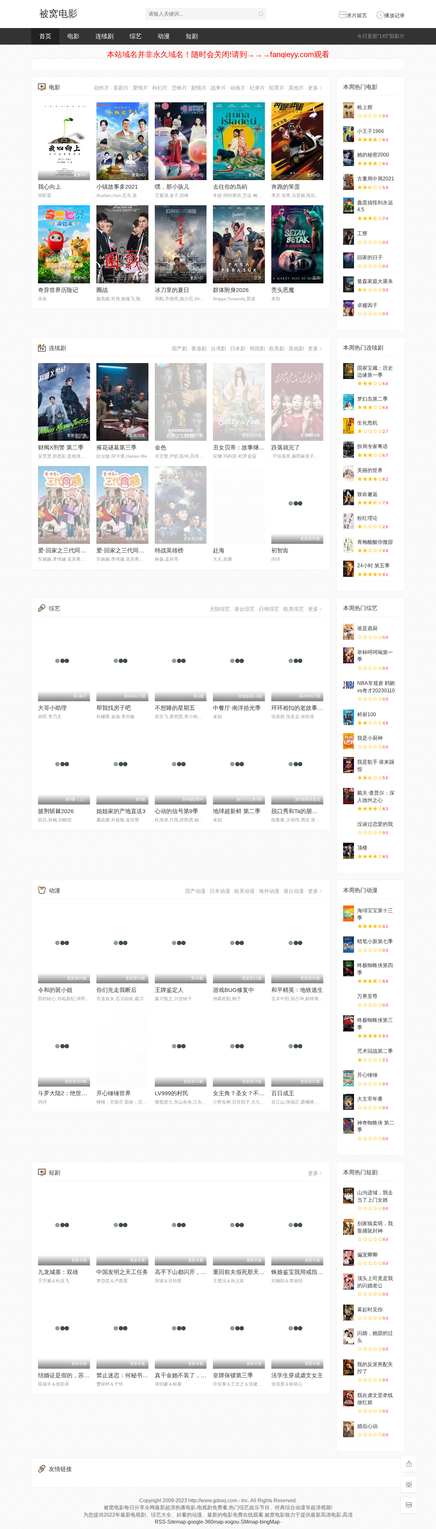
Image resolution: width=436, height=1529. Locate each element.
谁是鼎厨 (367, 628)
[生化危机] (348, 426)
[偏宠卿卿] (348, 1258)
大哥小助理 (52, 708)
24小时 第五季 (373, 565)
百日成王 (282, 1093)
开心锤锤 (367, 1075)
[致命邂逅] (348, 497)
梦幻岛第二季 (372, 399)
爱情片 (140, 88)
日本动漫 (220, 891)
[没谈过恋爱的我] (348, 827)
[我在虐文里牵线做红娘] (348, 1398)
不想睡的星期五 (175, 708)
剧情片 (199, 88)
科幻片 (160, 88)
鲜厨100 (366, 714)
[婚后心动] (348, 1429)
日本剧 (237, 348)
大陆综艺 (220, 609)
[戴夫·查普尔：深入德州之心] (348, 796)
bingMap (270, 1522)
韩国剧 (257, 348)
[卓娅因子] (348, 308)
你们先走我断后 (116, 990)
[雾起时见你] (348, 1313)
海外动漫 (269, 891)
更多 (313, 88)
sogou (232, 1522)
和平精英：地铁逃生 (297, 990)
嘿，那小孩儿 (172, 187)
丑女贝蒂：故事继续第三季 (247, 447)
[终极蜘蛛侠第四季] (348, 968)
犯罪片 (276, 88)
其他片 (296, 88)
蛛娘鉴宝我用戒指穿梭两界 (305, 1272)
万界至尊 (367, 996)
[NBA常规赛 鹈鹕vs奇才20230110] (348, 686)
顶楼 (362, 847)
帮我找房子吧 (113, 708)
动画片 (237, 88)
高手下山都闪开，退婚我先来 (192, 1272)
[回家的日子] (348, 260)
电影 (73, 36)
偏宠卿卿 (367, 1254)
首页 (45, 36)
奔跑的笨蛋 (285, 187)
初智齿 (280, 550)
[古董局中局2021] (348, 182)
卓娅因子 (367, 305)
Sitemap (176, 1522)
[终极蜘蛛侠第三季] (348, 1023)
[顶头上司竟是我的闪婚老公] (348, 1281)
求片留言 (357, 15)
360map (214, 1522)
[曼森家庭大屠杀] (348, 284)
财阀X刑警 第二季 (61, 447)
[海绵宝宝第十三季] (348, 913)
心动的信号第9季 (176, 811)
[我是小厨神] (348, 741)
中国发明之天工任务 (122, 1272)
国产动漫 (195, 891)
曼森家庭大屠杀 (375, 281)
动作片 (101, 88)
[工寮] (348, 236)
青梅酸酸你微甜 (375, 542)
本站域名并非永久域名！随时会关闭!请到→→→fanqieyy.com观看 (218, 54)
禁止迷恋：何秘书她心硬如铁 (133, 1375)
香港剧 (199, 348)
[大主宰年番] (348, 1102)
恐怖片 (179, 88)
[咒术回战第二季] (348, 1054)
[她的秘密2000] (348, 158)
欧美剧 (276, 348)
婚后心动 (367, 1426)
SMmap (249, 1522)
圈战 (102, 290)
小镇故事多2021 (117, 187)
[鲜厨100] (348, 717)
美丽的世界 (370, 470)
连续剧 (104, 36)
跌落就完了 (285, 447)
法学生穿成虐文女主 (297, 1375)
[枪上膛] (348, 110)
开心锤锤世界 (113, 1093)
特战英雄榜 (169, 550)
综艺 (136, 36)
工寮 (362, 233)
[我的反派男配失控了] (348, 1367)
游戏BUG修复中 (233, 990)
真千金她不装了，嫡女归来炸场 (195, 1375)
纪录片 (257, 88)
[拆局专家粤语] (348, 449)
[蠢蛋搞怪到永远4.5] (348, 206)
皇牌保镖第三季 (233, 1375)
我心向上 (49, 187)
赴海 (218, 550)
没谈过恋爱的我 (375, 824)
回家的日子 (370, 257)
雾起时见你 (370, 1309)
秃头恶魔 (282, 290)
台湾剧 (218, 348)
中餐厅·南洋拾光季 (237, 708)
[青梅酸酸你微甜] (348, 545)
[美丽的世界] (348, 473)
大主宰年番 (370, 1099)
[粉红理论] (348, 521)
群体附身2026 (231, 290)
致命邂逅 (367, 494)
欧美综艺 (293, 609)
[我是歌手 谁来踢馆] (348, 765)
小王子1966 (370, 131)
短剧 (192, 36)
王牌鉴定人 (169, 990)
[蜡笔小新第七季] (348, 944)
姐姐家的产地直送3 (121, 811)
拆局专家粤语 (372, 446)
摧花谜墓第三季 (116, 447)
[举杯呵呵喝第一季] (348, 655)
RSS (160, 1522)
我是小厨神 (370, 738)
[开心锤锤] (348, 1078)
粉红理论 (367, 518)
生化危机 (367, 423)
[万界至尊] (348, 999)
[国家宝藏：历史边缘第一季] (348, 371)
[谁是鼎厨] (348, 631)
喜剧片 (121, 88)
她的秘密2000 (373, 154)
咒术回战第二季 (375, 1051)
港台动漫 (293, 891)
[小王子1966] (348, 134)
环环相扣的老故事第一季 (303, 708)
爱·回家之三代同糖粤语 (67, 550)
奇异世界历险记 (58, 290)
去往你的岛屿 (230, 187)
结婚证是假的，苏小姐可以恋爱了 (81, 1375)
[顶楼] (348, 851)
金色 (160, 447)
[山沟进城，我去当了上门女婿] (348, 1196)
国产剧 (179, 348)
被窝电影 (58, 13)
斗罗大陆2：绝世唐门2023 (72, 1093)
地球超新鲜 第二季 (236, 811)
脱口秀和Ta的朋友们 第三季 (306, 811)
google (195, 1522)
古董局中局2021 (375, 178)
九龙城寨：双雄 (58, 1272)
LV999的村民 (171, 1093)
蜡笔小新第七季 (375, 941)
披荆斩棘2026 (56, 811)
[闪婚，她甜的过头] (348, 1336)
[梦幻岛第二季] (348, 402)
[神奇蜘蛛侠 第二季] (348, 1126)
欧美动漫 (244, 891)
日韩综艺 (269, 609)
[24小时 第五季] (348, 569)
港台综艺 (244, 609)
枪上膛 (364, 107)
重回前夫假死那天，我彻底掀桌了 (256, 1272)
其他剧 (296, 348)
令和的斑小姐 (55, 990)
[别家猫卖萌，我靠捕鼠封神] (348, 1226)
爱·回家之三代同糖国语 (126, 550)
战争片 (218, 88)
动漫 (164, 36)
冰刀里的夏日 (172, 290)
